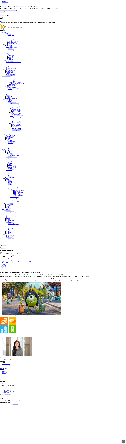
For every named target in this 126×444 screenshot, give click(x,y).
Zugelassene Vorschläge (14, 104)
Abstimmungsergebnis (16, 130)
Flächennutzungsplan (10, 211)
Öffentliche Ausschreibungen (11, 67)
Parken (7, 207)
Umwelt (7, 139)
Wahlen (7, 53)
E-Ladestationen (9, 208)
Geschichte (8, 152)
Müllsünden (10, 143)
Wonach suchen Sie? (4, 253)
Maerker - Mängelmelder (10, 135)
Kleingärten (10, 163)
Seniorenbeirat (9, 94)
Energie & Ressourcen (10, 222)
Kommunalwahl (11, 57)
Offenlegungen (9, 132)
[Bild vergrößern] (63, 325)
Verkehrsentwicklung (10, 228)
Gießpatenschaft (11, 142)
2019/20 (11, 127)
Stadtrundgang (11, 188)
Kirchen (9, 199)
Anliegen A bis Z (9, 46)
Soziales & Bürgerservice (13, 64)
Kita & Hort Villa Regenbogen (15, 82)
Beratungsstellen (9, 137)
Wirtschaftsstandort (10, 235)
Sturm (11, 145)
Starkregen (12, 146)
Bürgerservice (6, 44)
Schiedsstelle (8, 51)
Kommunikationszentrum (13, 174)
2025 (11, 105)
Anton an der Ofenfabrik (18, 195)
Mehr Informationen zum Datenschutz (7, 23)
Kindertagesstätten (11, 78)
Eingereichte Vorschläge (14, 103)
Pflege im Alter (9, 97)
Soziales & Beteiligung (6, 76)
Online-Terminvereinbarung (11, 47)
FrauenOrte (10, 156)
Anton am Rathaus (17, 191)
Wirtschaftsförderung (10, 236)
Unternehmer (10, 243)
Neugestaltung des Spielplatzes (18, 83)
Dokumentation (15, 126)
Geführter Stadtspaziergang (15, 198)
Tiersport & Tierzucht (12, 167)
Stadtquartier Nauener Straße (11, 216)
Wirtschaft (6, 234)
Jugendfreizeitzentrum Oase (13, 88)
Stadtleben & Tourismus (6, 149)
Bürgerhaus (10, 175)
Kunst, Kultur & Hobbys (12, 169)
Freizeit (5, 159)
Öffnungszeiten (9, 45)
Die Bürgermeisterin (10, 61)
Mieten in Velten (9, 218)
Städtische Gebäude (10, 173)
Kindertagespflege (11, 85)
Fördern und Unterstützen (13, 165)
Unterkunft (8, 206)
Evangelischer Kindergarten (15, 84)
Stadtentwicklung (7, 210)
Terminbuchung (11, 49)
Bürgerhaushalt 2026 (12, 102)
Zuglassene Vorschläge (16, 109)
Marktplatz (10, 184)
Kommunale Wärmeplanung (13, 224)
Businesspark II (11, 239)
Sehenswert (6, 178)
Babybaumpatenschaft (10, 92)
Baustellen (8, 226)
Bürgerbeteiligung (7, 99)
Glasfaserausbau (9, 232)
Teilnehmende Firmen (12, 42)
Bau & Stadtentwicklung (12, 65)
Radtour (9, 185)
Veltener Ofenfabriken (14, 197)
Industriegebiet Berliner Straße (14, 240)
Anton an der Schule (18, 194)
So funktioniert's (11, 101)
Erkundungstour (9, 181)
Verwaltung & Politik (6, 32)
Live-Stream (8, 73)
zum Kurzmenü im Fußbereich (7, 4)
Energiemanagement (12, 223)
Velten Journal (13, 40)
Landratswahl (10, 58)
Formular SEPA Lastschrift (7, 262)
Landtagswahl (10, 59)
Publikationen (9, 38)
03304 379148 (6, 364)
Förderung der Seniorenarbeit (11, 98)
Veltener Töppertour (14, 189)
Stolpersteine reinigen (14, 155)
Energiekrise (10, 148)
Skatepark (10, 89)
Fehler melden (5, 374)
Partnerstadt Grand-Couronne (11, 157)
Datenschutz (4, 372)
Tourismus (8, 241)
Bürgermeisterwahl (11, 55)
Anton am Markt (17, 196)
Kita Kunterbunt (13, 79)
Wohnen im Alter (9, 96)
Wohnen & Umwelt (7, 217)
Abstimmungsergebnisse (16, 122)
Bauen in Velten (9, 219)
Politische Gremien (9, 71)
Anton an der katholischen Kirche (20, 193)
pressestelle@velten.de (8, 365)
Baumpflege (10, 140)
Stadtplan (8, 158)
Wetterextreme (11, 144)
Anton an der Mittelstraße (19, 192)
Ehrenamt (8, 133)
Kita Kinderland (13, 81)
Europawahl (10, 56)
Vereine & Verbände (10, 161)
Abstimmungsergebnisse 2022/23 (18, 118)
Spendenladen (9, 138)
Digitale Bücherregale (12, 171)
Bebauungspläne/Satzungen (11, 212)
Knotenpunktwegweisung (14, 187)
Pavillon (9, 90)
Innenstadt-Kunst (11, 202)
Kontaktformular (7, 392)
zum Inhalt (4, 1)
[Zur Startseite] (11, 29)
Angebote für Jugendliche (11, 87)
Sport (9, 162)
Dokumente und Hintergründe (15, 225)
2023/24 (11, 112)
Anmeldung (10, 48)
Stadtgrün (8, 221)
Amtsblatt (8, 37)
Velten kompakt (11, 39)
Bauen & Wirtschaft (6, 209)
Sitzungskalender (9, 72)
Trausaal (7, 52)
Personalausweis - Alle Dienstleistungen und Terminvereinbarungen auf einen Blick (17, 260)
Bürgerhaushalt (9, 100)
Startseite (4, 264)
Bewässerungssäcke (12, 141)
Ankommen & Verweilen (8, 203)
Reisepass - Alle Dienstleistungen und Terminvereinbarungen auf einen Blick (16, 261)
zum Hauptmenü (5, 2)
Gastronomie (8, 205)
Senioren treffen (9, 95)
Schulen (7, 86)
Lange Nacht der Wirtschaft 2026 (12, 41)
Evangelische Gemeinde (14, 201)
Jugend (9, 164)
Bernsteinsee (8, 180)
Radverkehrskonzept (12, 229)
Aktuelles (6, 33)
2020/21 (11, 123)
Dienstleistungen (11, 50)
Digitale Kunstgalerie (10, 177)
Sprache (1, 21)
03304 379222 (8, 389)
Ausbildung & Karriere (10, 66)
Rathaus (5, 60)
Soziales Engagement (12, 166)
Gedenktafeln (10, 153)
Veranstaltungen (9, 36)
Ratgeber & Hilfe (7, 134)
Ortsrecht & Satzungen (10, 74)
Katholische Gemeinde (14, 200)
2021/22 (11, 119)
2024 (11, 108)
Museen (7, 179)
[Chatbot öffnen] (123, 441)
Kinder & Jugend (7, 77)
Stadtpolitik (6, 69)
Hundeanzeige (5, 259)
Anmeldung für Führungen (13, 43)
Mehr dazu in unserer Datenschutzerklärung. (8, 10)
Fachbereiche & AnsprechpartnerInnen (13, 62)
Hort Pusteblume (13, 80)
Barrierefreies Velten (10, 136)
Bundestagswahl (11, 54)
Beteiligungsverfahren (10, 214)
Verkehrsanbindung (9, 204)
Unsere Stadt (6, 150)
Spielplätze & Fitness (10, 91)
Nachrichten (8, 34)
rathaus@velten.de (9, 391)
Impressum (4, 371)
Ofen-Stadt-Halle (11, 176)
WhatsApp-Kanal (11, 35)
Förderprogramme (9, 213)
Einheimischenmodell (10, 220)
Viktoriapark (10, 182)
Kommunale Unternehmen (11, 242)
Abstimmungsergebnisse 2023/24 (18, 115)
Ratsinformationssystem (10, 70)
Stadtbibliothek (9, 170)
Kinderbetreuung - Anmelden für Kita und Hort (11, 258)
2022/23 (11, 116)
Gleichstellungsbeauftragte (11, 68)
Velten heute (8, 151)
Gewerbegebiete (9, 237)
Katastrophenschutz (10, 147)
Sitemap (4, 373)
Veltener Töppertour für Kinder (18, 190)
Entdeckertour (13, 186)
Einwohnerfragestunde (10, 75)
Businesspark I (11, 238)
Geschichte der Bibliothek (13, 172)
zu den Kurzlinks (5, 3)
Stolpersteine (10, 154)
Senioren (6, 93)
